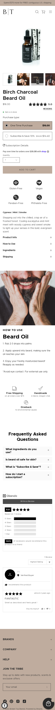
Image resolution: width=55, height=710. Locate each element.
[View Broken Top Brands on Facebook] (5, 701)
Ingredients (9, 250)
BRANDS (8, 639)
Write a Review (27, 501)
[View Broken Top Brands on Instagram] (18, 701)
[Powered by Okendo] (10, 496)
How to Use (9, 244)
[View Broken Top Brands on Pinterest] (11, 701)
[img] (35, 106)
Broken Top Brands (17, 709)
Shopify (39, 709)
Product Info (10, 237)
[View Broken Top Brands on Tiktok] (24, 701)
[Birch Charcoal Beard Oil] (9, 79)
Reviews (47, 109)
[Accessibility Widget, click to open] (4, 705)
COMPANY (9, 649)
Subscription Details (16, 145)
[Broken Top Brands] (8, 12)
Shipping (8, 257)
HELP (6, 659)
